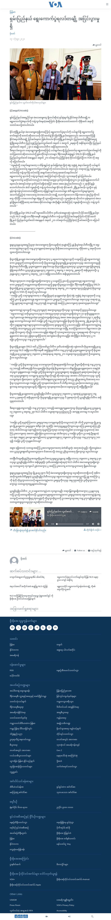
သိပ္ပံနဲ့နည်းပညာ (16, 734)
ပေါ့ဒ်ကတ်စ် (14, 676)
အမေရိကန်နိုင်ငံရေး (18, 712)
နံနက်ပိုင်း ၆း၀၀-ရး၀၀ (18, 807)
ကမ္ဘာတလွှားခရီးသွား (65, 702)
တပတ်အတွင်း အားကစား (20, 750)
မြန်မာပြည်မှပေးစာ (64, 691)
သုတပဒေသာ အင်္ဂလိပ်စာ (67, 792)
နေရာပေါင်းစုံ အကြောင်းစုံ (67, 756)
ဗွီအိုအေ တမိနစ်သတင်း (66, 838)
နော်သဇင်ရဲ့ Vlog (64, 844)
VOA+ (12, 879)
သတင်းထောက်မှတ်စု (18, 718)
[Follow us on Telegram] (37, 627)
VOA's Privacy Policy (65, 905)
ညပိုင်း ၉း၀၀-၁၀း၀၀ (65, 807)
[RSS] (43, 627)
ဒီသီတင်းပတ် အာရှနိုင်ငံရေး (68, 707)
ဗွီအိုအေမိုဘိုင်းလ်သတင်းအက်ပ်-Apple (25, 885)
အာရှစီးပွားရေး (63, 712)
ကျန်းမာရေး (61, 718)
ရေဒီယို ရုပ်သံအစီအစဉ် (19, 828)
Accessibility (62, 911)
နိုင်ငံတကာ (14, 650)
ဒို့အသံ (59, 761)
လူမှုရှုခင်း (14, 772)
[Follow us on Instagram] (30, 627)
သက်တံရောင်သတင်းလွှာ (67, 766)
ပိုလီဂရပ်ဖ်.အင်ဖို (63, 828)
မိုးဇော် (12, 33)
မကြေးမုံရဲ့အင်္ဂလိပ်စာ (18, 792)
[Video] (47, 916)
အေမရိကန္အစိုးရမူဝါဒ (65, 900)
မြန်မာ (12, 12)
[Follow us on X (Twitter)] (18, 627)
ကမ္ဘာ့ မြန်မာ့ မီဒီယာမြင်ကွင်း (21, 729)
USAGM (13, 900)
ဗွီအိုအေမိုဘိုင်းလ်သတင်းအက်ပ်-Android (73, 879)
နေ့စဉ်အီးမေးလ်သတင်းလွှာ (68, 670)
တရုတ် (59, 644)
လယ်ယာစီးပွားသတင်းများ (20, 756)
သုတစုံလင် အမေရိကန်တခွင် (68, 745)
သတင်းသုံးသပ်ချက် (18, 702)
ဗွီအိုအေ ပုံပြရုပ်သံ (64, 833)
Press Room (15, 905)
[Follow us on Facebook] (12, 627)
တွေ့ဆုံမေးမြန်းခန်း (17, 849)
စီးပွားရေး (14, 745)
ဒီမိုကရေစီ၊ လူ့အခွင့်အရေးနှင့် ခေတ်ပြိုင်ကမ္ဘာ (28, 696)
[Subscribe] (55, 627)
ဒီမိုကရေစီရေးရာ (17, 707)
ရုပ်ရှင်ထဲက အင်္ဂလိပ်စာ (66, 787)
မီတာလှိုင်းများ (62, 864)
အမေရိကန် (14, 655)
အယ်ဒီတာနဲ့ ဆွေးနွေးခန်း (20, 691)
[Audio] (69, 916)
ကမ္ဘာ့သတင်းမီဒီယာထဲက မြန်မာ (22, 723)
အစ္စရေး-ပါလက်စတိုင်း (66, 650)
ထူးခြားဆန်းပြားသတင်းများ (21, 766)
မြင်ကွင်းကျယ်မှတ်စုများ (66, 696)
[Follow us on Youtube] (24, 627)
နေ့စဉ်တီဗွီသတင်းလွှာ (18, 822)
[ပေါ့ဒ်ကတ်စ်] (49, 627)
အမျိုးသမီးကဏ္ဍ (63, 723)
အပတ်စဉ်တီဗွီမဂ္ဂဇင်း (18, 833)
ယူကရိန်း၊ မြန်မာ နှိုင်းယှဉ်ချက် (22, 761)
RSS (12, 670)
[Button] (97, 45)
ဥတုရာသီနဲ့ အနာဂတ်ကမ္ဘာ (20, 739)
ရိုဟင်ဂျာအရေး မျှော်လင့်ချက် (69, 729)
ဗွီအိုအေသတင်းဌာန (58, 515)
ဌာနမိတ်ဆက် (15, 864)
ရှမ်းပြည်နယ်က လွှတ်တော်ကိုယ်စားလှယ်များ (67, 511)
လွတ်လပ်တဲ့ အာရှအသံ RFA (21, 911)
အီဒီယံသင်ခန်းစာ (17, 787)
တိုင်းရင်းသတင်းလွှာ (65, 734)
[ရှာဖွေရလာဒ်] (92, 916)
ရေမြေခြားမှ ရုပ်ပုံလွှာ (65, 822)
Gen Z (59, 750)
